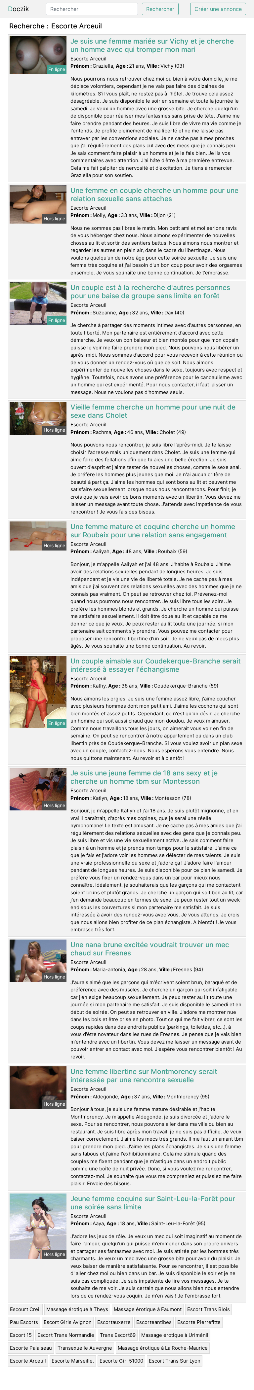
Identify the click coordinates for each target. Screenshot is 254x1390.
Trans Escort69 (118, 1335)
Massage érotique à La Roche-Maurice (163, 1348)
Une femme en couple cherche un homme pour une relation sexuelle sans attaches (154, 194)
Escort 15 (21, 1335)
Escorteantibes (154, 1322)
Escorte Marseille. (73, 1361)
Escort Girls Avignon (68, 1322)
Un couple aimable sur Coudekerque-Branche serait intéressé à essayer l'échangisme (155, 665)
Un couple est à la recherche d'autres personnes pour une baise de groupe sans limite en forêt (150, 291)
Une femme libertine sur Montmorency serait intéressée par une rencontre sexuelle (143, 1075)
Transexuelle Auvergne (85, 1348)
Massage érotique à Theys (77, 1309)
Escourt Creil (25, 1309)
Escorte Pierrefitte (199, 1322)
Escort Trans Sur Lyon (174, 1361)
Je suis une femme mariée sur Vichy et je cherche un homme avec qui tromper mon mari (152, 45)
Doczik (18, 9)
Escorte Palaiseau (31, 1348)
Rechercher (160, 9)
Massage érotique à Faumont (148, 1309)
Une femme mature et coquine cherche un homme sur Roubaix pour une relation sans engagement (152, 530)
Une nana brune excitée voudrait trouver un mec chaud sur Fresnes (149, 949)
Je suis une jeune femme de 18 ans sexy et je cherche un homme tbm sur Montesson (144, 777)
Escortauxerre (114, 1322)
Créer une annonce (218, 9)
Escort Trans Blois (208, 1309)
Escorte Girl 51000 (121, 1361)
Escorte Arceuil (28, 1361)
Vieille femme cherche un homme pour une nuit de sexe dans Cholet (152, 411)
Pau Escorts (24, 1322)
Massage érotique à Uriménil (174, 1335)
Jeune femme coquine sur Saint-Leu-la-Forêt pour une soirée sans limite (152, 1202)
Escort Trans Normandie (65, 1335)
